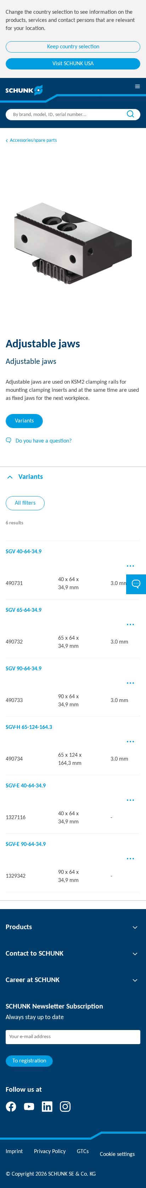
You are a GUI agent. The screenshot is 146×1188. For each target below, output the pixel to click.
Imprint (14, 1152)
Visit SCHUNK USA (73, 64)
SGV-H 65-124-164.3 (29, 727)
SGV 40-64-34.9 (23, 552)
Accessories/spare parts (33, 140)
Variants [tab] (24, 421)
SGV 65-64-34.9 (23, 610)
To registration (29, 1061)
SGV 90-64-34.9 (23, 669)
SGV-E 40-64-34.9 (26, 786)
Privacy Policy (50, 1152)
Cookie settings (117, 1154)
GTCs (83, 1152)
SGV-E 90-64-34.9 (26, 844)
